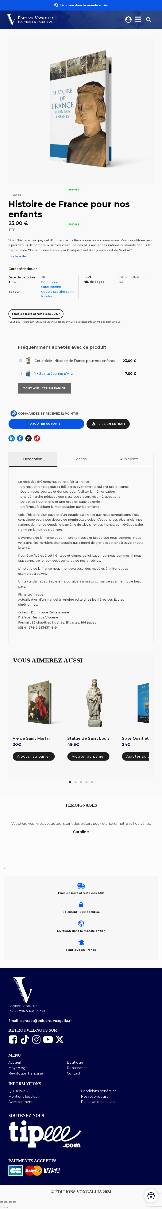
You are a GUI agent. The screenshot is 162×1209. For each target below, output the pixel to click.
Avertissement (20, 1102)
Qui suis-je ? (18, 1091)
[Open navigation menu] (138, 19)
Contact (73, 1073)
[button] (108, 424)
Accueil (14, 1062)
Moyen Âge (18, 1068)
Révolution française (25, 1073)
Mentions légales (22, 1097)
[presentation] (4, 868)
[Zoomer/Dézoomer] (1, 1202)
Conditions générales (98, 1091)
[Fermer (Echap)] (14, 1202)
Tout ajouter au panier (44, 388)
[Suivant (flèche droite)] (6, 1207)
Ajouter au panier (46, 423)
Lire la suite (17, 256)
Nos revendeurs (94, 1097)
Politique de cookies (98, 1102)
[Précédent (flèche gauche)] (1, 1207)
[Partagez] (10, 1202)
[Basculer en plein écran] (6, 1202)
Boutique (75, 1062)
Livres (17, 194)
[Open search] (149, 19)
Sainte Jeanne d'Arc (56, 374)
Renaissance (77, 1068)
